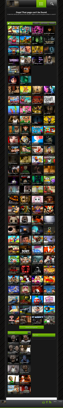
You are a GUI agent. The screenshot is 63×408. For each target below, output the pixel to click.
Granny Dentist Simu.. (25, 223)
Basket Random (12, 213)
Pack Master (47, 303)
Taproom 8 (10, 63)
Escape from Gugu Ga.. (49, 273)
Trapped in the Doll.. (36, 203)
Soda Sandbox (35, 303)
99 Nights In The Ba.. (48, 123)
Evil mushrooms (12, 253)
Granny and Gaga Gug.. (37, 263)
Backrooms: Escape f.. (37, 33)
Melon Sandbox (47, 163)
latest (36, 23)
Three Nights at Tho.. (25, 183)
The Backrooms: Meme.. (37, 53)
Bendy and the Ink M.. (25, 253)
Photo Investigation (12, 163)
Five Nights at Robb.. (25, 193)
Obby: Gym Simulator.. (49, 283)
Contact (60, 401)
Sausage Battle (47, 253)
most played (44, 23)
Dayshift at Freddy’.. (36, 113)
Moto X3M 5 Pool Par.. (13, 33)
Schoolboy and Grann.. (25, 123)
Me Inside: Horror (12, 83)
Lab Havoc (22, 273)
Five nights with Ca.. (13, 143)
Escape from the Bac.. (49, 173)
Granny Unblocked (24, 362)
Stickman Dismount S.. (37, 153)
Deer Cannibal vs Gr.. (25, 63)
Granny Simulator (48, 63)
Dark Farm (22, 83)
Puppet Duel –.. (35, 143)
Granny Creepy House (13, 372)
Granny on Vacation (24, 103)
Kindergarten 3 (35, 193)
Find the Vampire (24, 33)
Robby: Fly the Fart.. (48, 313)
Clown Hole (46, 213)
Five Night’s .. (23, 73)
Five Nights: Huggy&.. (13, 103)
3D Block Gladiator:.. (48, 93)
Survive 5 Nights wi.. (36, 183)
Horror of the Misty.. (48, 223)
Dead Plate (10, 93)
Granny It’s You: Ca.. (12, 123)
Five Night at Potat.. (12, 323)
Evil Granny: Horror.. (24, 372)
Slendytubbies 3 (12, 183)
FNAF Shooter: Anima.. (13, 203)
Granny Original (23, 342)
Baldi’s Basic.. (11, 382)
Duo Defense (35, 213)
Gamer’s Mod (11, 73)
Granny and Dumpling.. (13, 43)
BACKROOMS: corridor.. (49, 33)
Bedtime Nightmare (13, 223)
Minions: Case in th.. (48, 183)
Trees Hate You (11, 263)
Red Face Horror (24, 303)
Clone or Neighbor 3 (12, 153)
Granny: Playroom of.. (13, 133)
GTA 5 (9, 392)
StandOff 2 (22, 323)
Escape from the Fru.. (49, 233)
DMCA (55, 401)
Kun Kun (22, 233)
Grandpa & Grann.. (24, 382)
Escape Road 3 (11, 303)
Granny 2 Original (24, 352)
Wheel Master (23, 113)
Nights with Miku (36, 233)
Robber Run (23, 153)
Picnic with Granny (48, 323)
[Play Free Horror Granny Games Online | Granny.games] (13, 6)
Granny (9, 362)
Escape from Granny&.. (13, 193)
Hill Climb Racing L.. (36, 243)
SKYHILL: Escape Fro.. (13, 173)
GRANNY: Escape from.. (49, 263)
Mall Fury (46, 153)
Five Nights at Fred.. (36, 103)
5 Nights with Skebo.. (37, 223)
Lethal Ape (34, 273)
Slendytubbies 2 (12, 233)
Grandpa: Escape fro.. (25, 173)
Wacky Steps (11, 313)
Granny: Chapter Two (13, 352)
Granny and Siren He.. (49, 243)
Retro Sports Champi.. (13, 243)
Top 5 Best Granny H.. (49, 43)
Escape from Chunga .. (25, 43)
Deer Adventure (24, 93)
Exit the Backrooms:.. (25, 213)
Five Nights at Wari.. (36, 323)
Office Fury (22, 293)
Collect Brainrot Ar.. (36, 133)
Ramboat (10, 283)
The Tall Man (35, 123)
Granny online (11, 342)
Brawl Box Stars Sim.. (37, 283)
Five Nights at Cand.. (37, 63)
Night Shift (34, 43)
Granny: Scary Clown (24, 392)
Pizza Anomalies (12, 273)
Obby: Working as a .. (49, 133)
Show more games (32, 327)
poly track (22, 313)
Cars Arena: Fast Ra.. (36, 253)
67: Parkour (34, 163)
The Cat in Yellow (24, 203)
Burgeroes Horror (36, 93)
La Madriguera (47, 193)
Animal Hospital (12, 53)
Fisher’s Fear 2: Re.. (48, 53)
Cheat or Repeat (24, 263)
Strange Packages (24, 133)
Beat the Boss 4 (35, 313)
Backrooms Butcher (24, 163)
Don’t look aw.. (47, 113)
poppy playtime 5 (36, 293)
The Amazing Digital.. (49, 203)
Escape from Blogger (25, 243)
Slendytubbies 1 (24, 283)
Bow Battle (10, 293)
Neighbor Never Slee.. (25, 53)
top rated (52, 23)
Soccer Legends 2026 (48, 293)
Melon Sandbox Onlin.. (13, 113)
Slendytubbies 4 (48, 143)
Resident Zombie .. (25, 143)
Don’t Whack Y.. (47, 103)
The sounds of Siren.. (37, 173)
